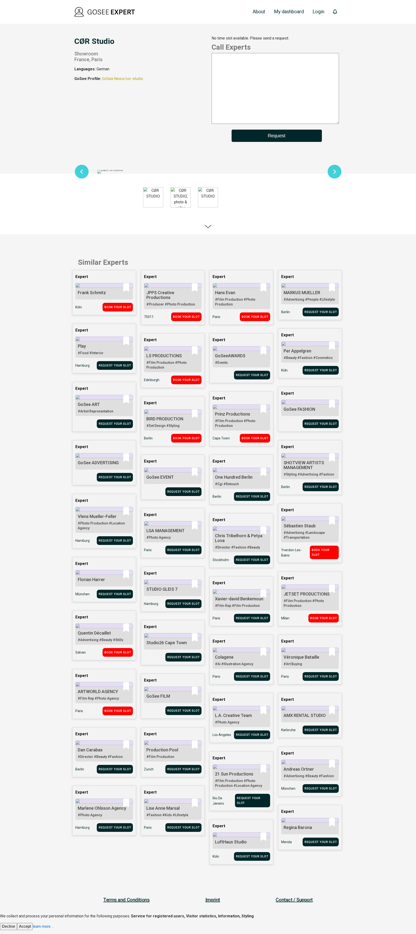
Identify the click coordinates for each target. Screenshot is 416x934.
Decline (8, 926)
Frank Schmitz (92, 292)
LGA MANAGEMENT (165, 530)
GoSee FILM (158, 696)
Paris (216, 317)
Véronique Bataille (301, 657)
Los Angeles (222, 735)
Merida (286, 842)
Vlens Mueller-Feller (97, 516)
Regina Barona (298, 827)
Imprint (212, 900)
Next (334, 171)
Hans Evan (225, 292)
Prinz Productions (232, 414)
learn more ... (43, 926)
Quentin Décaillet (94, 633)
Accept (25, 926)
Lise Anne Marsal (163, 808)
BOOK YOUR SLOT (117, 307)
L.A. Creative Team (233, 715)
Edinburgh (151, 380)
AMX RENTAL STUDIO (305, 715)
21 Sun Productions (234, 773)
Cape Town (221, 438)
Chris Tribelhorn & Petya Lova (238, 538)
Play (82, 346)
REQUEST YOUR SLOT (321, 312)
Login (318, 11)
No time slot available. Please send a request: (250, 38)
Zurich (149, 769)
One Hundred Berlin (234, 477)
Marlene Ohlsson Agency (102, 808)
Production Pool (162, 749)
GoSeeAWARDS (230, 355)
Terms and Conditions (126, 900)
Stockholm (221, 560)
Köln (78, 307)
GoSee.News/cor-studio (122, 78)
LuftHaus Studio (231, 841)
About (259, 11)
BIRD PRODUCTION (164, 418)
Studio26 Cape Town (166, 642)
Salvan (80, 652)
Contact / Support (294, 900)
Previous (81, 171)
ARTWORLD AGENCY (98, 691)
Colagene (224, 657)
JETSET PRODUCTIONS (307, 593)
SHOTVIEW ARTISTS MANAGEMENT (304, 465)
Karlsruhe (288, 730)
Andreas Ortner (299, 769)
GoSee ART (89, 404)
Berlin (285, 312)
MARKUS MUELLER (302, 292)
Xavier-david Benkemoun (239, 598)
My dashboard (289, 11)
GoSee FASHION (299, 409)
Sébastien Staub (300, 525)
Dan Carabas (90, 749)
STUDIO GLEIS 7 (161, 589)
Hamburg (82, 365)
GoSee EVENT (160, 477)
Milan (285, 618)
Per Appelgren (297, 350)
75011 (149, 317)
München (82, 594)
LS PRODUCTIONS (164, 355)
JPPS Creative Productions (160, 295)
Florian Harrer (91, 579)
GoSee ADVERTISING (98, 462)
